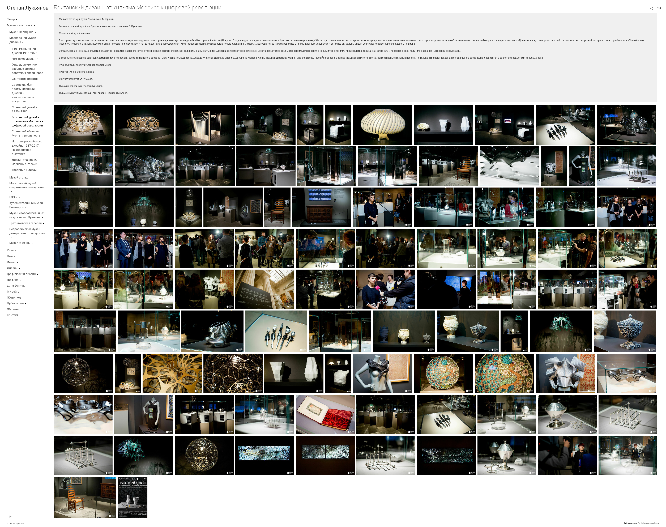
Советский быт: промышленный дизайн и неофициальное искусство (23, 93)
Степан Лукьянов (28, 8)
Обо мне (13, 309)
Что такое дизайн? (25, 58)
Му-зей (12, 291)
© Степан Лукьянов (15, 523)
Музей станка (18, 177)
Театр (11, 19)
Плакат (12, 256)
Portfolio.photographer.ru (648, 523)
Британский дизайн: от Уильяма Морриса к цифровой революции (27, 121)
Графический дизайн (21, 274)
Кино (10, 250)
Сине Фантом (16, 285)
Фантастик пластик (25, 78)
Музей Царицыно (21, 32)
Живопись (14, 297)
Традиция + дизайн (25, 170)
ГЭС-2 (13, 197)
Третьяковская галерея (25, 223)
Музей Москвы (19, 242)
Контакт (12, 315)
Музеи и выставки (19, 25)
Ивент (11, 262)
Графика (12, 280)
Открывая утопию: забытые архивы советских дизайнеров (27, 69)
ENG (659, 8)
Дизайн (12, 268)
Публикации (15, 303)
